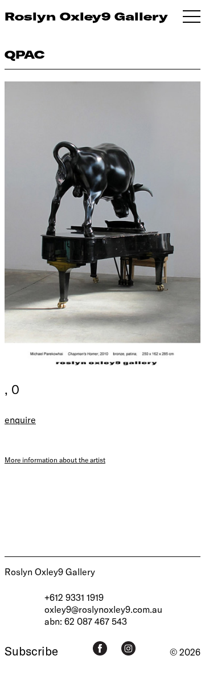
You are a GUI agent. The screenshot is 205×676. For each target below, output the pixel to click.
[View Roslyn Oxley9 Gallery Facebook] (100, 648)
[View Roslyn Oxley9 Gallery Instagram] (128, 648)
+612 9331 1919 (74, 597)
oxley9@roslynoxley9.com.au (103, 609)
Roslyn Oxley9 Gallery (50, 571)
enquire (20, 419)
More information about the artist (55, 460)
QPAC (25, 54)
